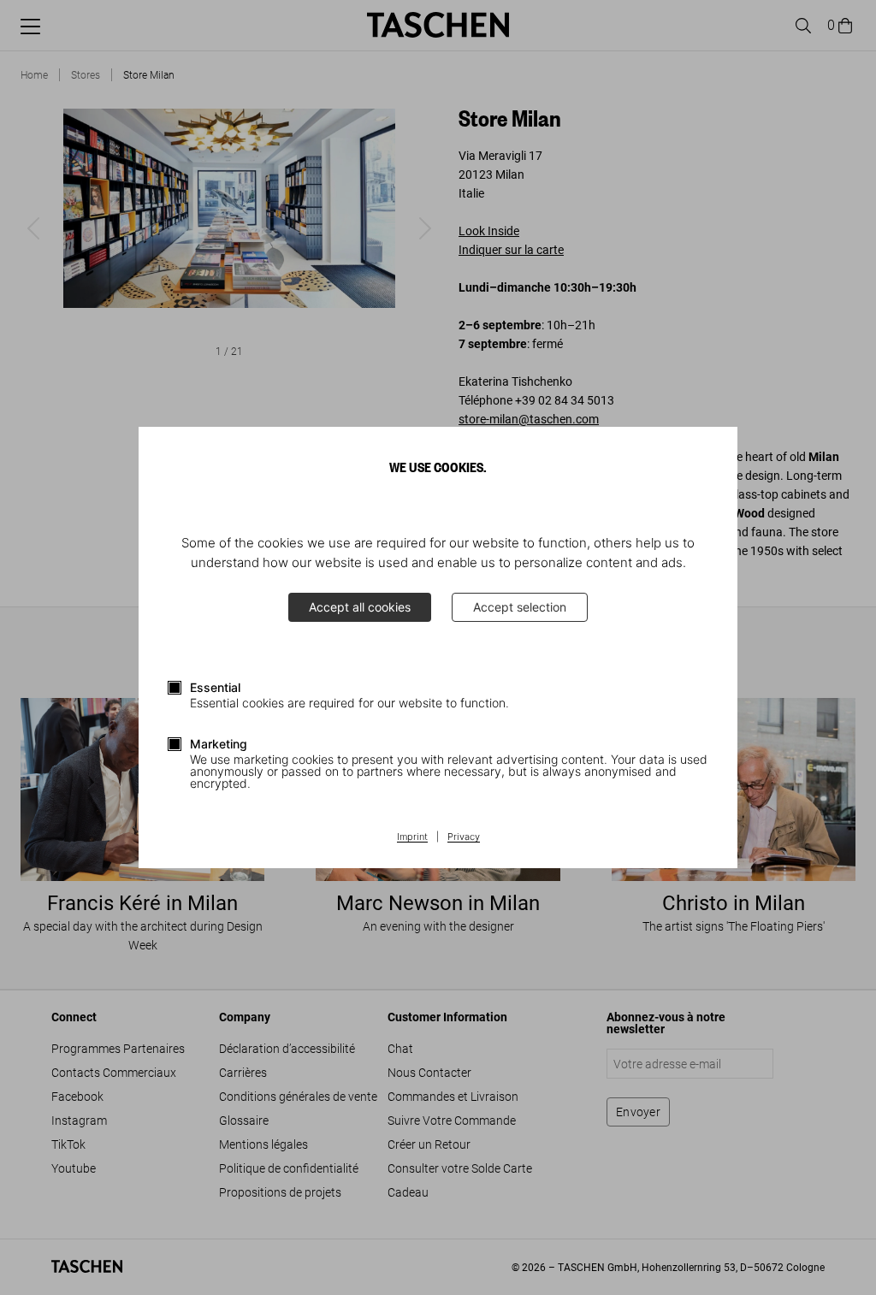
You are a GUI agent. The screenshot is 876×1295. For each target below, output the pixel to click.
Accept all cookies (360, 607)
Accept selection (519, 607)
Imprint (412, 837)
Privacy (463, 837)
